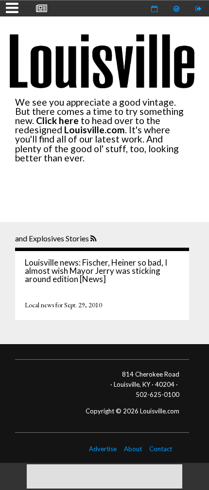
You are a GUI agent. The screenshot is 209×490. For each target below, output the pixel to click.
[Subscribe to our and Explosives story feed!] (94, 239)
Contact (160, 449)
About (133, 449)
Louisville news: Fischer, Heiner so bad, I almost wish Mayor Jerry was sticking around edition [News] (96, 270)
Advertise (103, 449)
